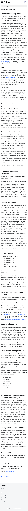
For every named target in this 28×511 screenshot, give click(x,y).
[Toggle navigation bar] (2, 2)
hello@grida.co (10, 471)
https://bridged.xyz (10, 77)
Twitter (3, 498)
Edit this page (6, 476)
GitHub (3, 495)
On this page (5, 6)
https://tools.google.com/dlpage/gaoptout (15, 319)
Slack (2, 502)
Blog (2, 500)
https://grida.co (5, 61)
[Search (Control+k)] (25, 2)
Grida (2, 488)
